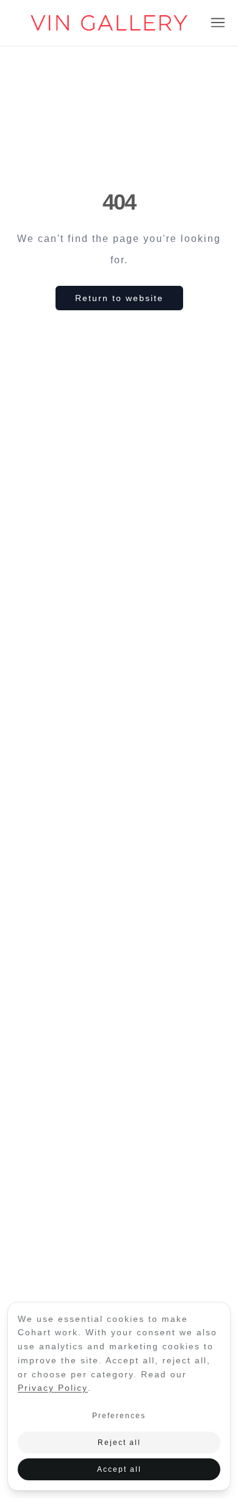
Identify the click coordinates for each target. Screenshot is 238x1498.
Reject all (119, 1442)
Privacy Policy (53, 1388)
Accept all (119, 1469)
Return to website (119, 298)
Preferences (119, 1415)
